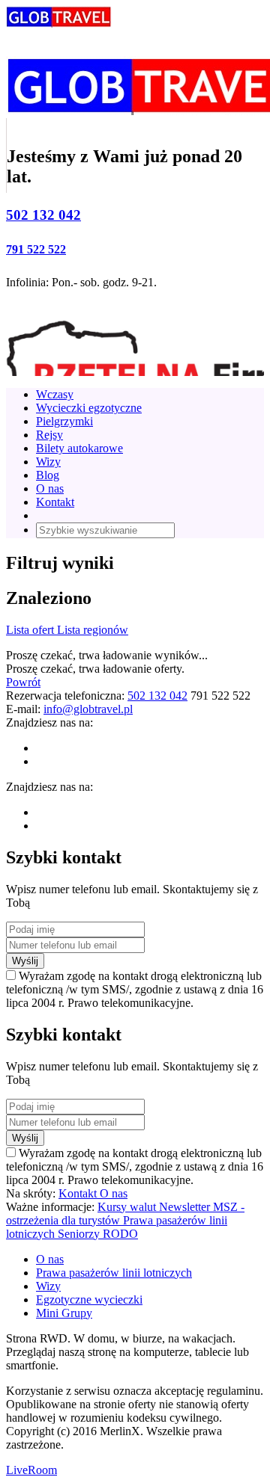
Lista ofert (31, 629)
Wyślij (25, 960)
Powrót (23, 682)
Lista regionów (92, 629)
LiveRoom (31, 1470)
